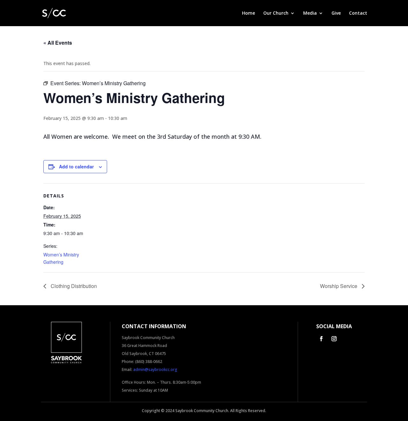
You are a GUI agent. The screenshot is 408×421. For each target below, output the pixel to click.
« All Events (57, 42)
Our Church (275, 13)
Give (336, 13)
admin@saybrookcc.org (155, 369)
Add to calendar (76, 166)
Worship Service (339, 286)
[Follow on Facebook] (321, 339)
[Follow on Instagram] (334, 339)
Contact (358, 13)
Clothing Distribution (73, 286)
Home (248, 13)
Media (310, 13)
